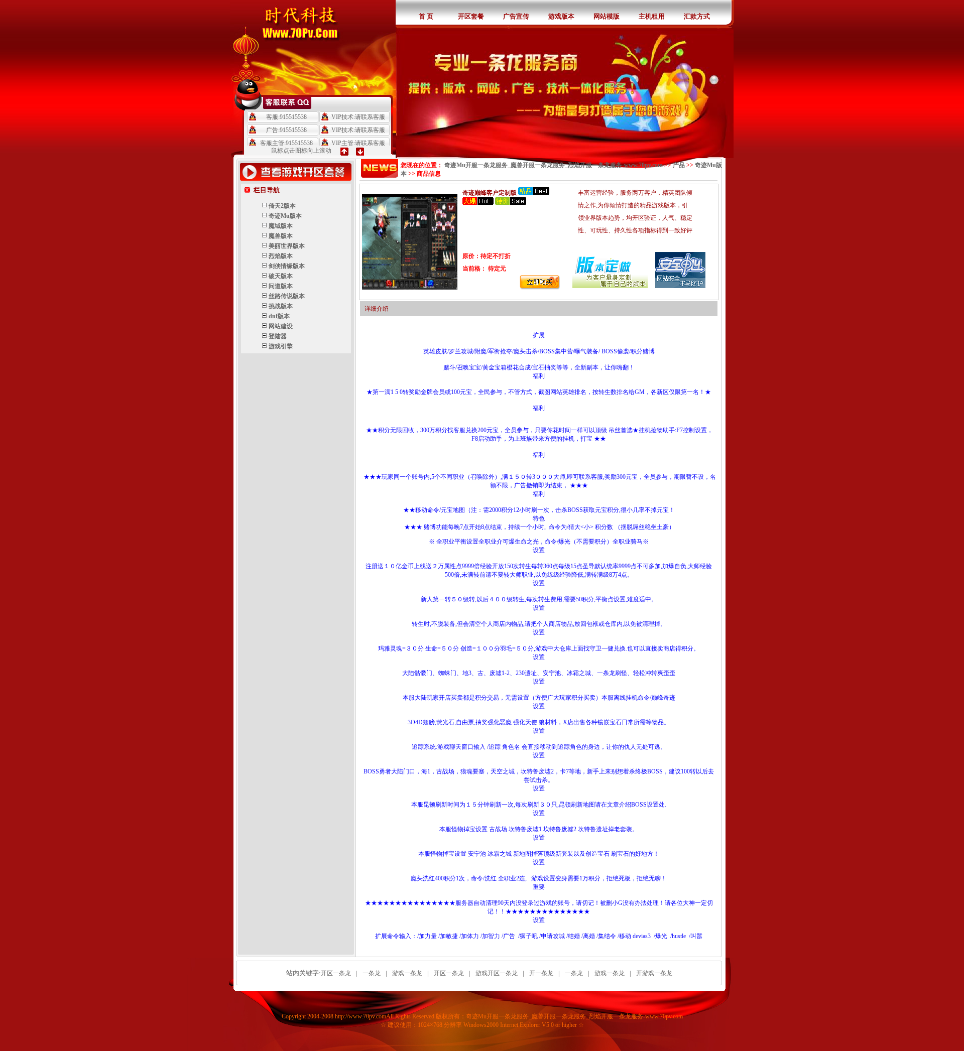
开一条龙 (541, 973)
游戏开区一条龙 (496, 973)
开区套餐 (471, 16)
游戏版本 (561, 16)
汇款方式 (697, 16)
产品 (679, 165)
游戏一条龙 (407, 973)
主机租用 (652, 16)
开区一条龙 (336, 973)
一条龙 (372, 973)
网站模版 (606, 16)
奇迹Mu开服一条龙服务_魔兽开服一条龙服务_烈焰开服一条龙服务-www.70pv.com (553, 165)
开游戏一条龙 (654, 973)
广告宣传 (516, 16)
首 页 (426, 16)
